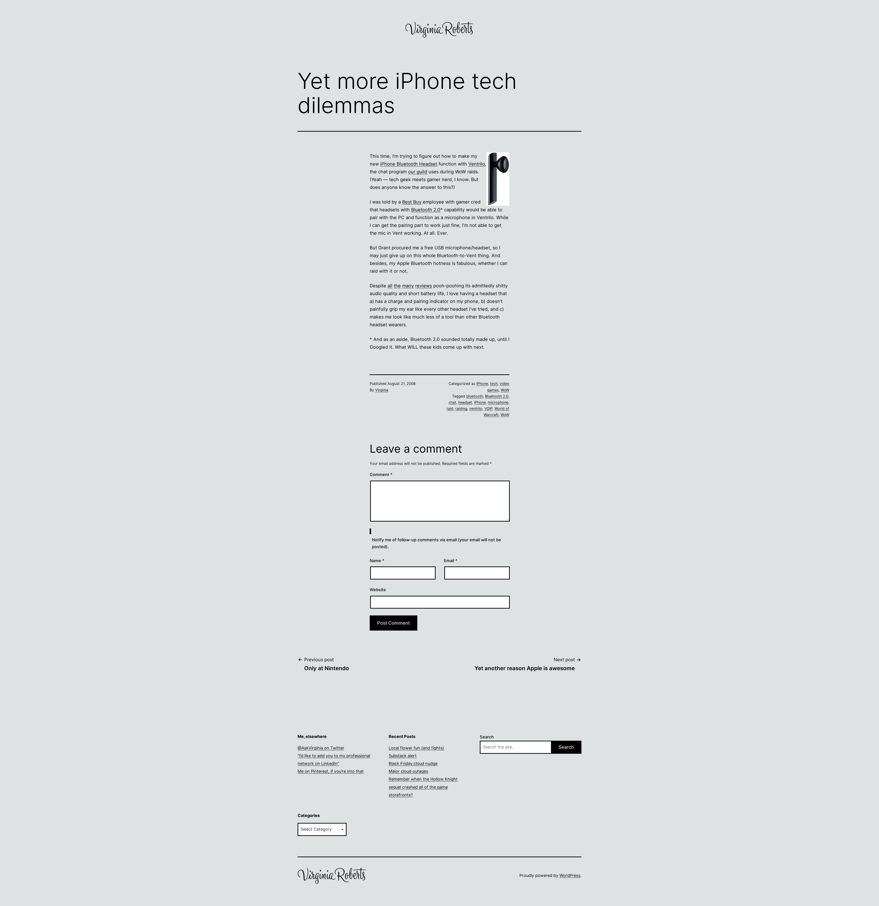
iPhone (482, 383)
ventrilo (475, 408)
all (390, 285)
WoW (505, 390)
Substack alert (403, 755)
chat (452, 402)
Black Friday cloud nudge (413, 763)
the (397, 285)
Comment (381, 474)
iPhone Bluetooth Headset (408, 164)
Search (487, 737)
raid (450, 408)
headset (465, 402)
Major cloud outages (408, 771)
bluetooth (474, 396)
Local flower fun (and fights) (416, 747)
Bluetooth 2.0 (425, 209)
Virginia (381, 390)
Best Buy (411, 202)
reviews (423, 285)
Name (377, 560)
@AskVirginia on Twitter (321, 747)
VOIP (488, 408)
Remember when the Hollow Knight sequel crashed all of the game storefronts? (423, 787)
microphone (498, 402)
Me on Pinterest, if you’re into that (331, 771)
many (408, 285)
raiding (461, 408)
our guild (417, 171)
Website (378, 589)
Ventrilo (476, 164)
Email (450, 560)
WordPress (569, 875)
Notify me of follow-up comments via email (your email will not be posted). (436, 543)
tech (494, 383)
